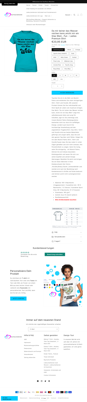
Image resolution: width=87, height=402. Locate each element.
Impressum (27, 342)
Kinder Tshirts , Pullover (51, 354)
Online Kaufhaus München (45, 395)
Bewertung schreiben (55, 254)
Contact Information (50, 375)
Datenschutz (28, 348)
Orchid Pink (57, 65)
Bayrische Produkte (50, 360)
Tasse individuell (49, 357)
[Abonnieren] (57, 329)
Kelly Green (64, 57)
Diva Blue (68, 68)
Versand (63, 44)
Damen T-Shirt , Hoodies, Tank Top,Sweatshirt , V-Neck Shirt (51, 348)
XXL (54, 79)
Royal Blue (56, 68)
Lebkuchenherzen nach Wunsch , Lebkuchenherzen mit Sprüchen (52, 365)
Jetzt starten (18, 298)
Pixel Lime (56, 61)
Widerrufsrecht (23, 398)
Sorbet (74, 57)
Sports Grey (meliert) (60, 53)
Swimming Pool (58, 49)
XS (54, 75)
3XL (62, 79)
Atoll (54, 57)
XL (76, 75)
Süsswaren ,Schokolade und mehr (52, 371)
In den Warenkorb (7, 398)
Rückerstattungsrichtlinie (31, 345)
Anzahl (53, 82)
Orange (77, 49)
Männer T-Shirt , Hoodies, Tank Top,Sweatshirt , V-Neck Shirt (51, 341)
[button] (48, 16)
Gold (72, 53)
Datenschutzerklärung (34, 398)
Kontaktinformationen (63, 398)
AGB (25, 339)
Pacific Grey (69, 65)
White (69, 49)
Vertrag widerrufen (29, 357)
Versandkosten (28, 354)
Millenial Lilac (68, 61)
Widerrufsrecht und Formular (32, 351)
